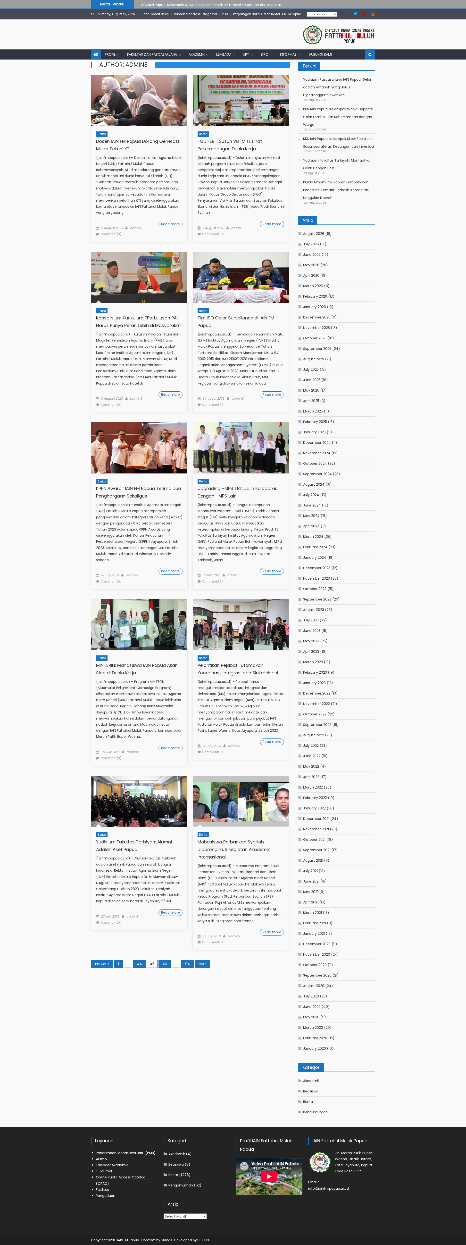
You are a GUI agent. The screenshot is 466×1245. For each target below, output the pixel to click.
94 (187, 964)
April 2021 (310, 902)
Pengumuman (315, 1112)
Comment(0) (110, 234)
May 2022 (311, 766)
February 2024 (315, 547)
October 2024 (315, 463)
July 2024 (311, 494)
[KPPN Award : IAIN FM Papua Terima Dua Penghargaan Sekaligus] (139, 447)
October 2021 (314, 839)
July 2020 (311, 996)
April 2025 (311, 400)
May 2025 (311, 390)
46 (164, 964)
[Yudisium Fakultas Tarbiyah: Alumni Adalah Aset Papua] (139, 801)
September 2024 (317, 474)
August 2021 (313, 860)
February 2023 (315, 672)
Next (202, 964)
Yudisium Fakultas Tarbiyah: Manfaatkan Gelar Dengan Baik (337, 164)
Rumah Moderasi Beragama (195, 14)
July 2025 (311, 369)
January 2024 (314, 557)
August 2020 (313, 985)
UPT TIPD (203, 1240)
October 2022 (314, 714)
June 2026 (312, 254)
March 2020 (313, 1027)
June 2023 (311, 630)
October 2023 (314, 588)
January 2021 (314, 933)
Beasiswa (310, 1091)
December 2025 (316, 317)
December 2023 (316, 568)
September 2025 (317, 348)
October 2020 (315, 964)
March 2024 (313, 536)
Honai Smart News (155, 14)
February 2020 (315, 1038)
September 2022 (317, 724)
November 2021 (316, 829)
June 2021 (311, 881)
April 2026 (311, 275)
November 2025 (316, 327)
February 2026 (315, 296)
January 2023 (314, 682)
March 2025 (313, 411)
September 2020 (317, 975)
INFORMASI (288, 54)
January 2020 (314, 1048)
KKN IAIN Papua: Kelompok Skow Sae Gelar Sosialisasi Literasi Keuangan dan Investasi (211, 3)
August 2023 (313, 609)
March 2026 (313, 285)
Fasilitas (102, 1189)
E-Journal (104, 1171)
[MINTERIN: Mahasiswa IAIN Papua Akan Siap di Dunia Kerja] (139, 624)
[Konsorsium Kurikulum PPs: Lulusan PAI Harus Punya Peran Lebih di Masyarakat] (139, 277)
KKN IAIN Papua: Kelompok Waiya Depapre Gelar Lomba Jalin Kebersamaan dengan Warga (338, 117)
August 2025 (313, 359)
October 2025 (314, 338)
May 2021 (310, 891)
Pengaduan (105, 1195)
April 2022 (311, 776)
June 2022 (311, 756)
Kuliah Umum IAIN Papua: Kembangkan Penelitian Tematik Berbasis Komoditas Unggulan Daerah (336, 190)
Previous (102, 964)
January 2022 (314, 808)
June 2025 (311, 380)
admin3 (136, 228)
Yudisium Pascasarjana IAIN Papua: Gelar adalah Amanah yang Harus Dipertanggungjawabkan (337, 87)
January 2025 (314, 432)
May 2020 (311, 1017)
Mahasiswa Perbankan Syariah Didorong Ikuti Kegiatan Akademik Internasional (234, 849)
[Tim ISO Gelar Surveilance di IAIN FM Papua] (241, 277)
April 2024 (311, 526)
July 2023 (311, 620)
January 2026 (314, 306)
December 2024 (317, 442)
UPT (246, 54)
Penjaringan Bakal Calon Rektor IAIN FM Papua (267, 14)
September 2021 (316, 850)
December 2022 (316, 693)
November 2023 (316, 578)
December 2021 (316, 818)
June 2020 (312, 1006)
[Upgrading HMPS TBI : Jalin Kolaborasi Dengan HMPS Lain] (241, 447)
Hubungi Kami (320, 54)
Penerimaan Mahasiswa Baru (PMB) (126, 1153)
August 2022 (313, 735)
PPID (225, 14)
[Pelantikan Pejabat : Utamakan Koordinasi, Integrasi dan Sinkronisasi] (241, 624)
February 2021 (314, 923)
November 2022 (316, 703)
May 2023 (311, 641)
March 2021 (312, 912)
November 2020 (316, 954)
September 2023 (317, 599)
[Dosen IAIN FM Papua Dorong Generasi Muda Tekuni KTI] (139, 100)
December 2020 (317, 944)
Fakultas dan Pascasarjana (152, 54)
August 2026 (313, 233)
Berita (102, 134)
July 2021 (310, 870)
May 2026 (311, 265)
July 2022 (311, 745)
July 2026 (311, 244)
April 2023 (311, 651)
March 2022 (313, 787)
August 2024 (314, 484)
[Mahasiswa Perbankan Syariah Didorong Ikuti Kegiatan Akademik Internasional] (241, 801)
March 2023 (313, 662)
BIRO (264, 54)
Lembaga (223, 54)
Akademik (197, 54)
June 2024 (312, 505)
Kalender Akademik (112, 1165)
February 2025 (315, 421)
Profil (110, 54)
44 (139, 964)
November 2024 (316, 453)
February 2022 (315, 797)
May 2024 (311, 515)
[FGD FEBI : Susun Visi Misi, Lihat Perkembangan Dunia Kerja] (241, 100)
